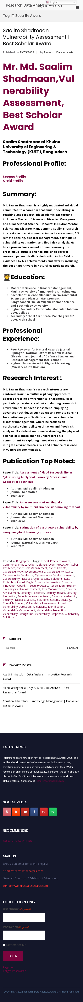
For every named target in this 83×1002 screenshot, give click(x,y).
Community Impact (15, 564)
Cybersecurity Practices (17, 578)
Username (17, 909)
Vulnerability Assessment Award (46, 603)
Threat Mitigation (14, 603)
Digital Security (35, 582)
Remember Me (16, 945)
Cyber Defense (37, 564)
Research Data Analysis (58, 52)
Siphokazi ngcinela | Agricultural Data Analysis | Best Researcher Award (36, 690)
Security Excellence (32, 593)
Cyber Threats (57, 568)
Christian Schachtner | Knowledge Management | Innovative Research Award (41, 703)
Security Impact (55, 593)
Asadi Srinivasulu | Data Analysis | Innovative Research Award (37, 677)
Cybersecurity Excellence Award (54, 575)
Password (16, 927)
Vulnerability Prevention (51, 610)
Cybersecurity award (59, 571)
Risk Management (53, 589)
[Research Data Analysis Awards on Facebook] (34, 812)
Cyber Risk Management (32, 568)
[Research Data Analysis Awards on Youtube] (25, 812)
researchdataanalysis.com (50, 780)
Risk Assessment (29, 589)
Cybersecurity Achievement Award (24, 571)
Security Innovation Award (34, 596)
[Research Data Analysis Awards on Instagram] (44, 812)
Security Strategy (60, 600)
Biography (22, 561)
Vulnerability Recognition (18, 614)
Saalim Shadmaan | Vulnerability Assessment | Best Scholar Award (36, 37)
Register (8, 967)
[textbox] (41, 509)
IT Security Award (37, 585)
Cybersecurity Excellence (18, 575)
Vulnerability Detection (17, 606)
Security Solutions (37, 600)
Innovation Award (14, 585)
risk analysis (10, 589)
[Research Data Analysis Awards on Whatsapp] (53, 812)
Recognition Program (63, 585)
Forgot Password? (14, 971)
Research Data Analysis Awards (34, 5)
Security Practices (14, 600)
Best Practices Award (56, 561)
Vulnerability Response (49, 614)
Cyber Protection (58, 564)
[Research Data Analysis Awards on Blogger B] (16, 812)
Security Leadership (64, 596)
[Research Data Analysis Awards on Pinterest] (7, 812)
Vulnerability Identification (48, 606)
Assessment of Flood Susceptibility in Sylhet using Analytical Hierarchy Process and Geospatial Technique (37, 477)
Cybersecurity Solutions (48, 578)
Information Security (59, 582)
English (53, 2)
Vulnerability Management (19, 610)
